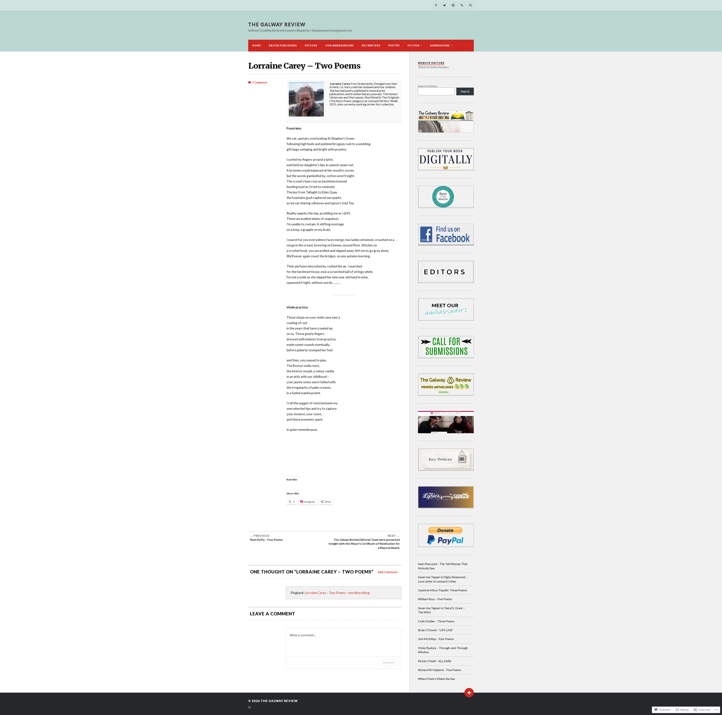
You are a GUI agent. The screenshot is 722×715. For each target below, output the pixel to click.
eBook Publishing (283, 45)
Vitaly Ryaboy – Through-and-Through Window (443, 650)
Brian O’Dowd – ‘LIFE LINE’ (435, 630)
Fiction (413, 45)
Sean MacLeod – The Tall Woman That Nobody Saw (442, 566)
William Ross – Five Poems (435, 599)
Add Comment (387, 572)
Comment (388, 662)
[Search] (470, 5)
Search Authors (428, 86)
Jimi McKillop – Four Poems (436, 639)
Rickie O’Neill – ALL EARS (434, 661)
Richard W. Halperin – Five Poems (439, 670)
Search (465, 91)
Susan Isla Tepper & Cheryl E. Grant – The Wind (441, 610)
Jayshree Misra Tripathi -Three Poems (442, 590)
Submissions (440, 45)
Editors (311, 45)
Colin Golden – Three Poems (436, 621)
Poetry (394, 45)
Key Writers (371, 45)
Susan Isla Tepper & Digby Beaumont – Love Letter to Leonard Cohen (442, 579)
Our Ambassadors (339, 45)
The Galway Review (277, 24)
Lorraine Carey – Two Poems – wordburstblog (337, 593)
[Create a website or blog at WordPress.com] (249, 707)
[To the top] (469, 692)
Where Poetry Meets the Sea (436, 678)
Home (256, 45)
